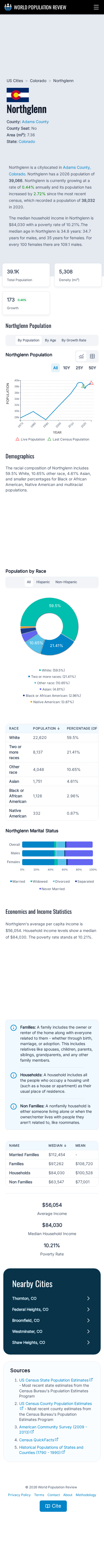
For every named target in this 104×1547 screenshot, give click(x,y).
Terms (39, 1495)
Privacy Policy (19, 1495)
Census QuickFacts (36, 1439)
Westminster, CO (27, 1331)
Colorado (38, 80)
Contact (53, 1495)
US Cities (15, 80)
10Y (66, 367)
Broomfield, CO (26, 1320)
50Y (92, 367)
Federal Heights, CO (30, 1309)
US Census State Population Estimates (53, 1380)
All (55, 367)
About (67, 1495)
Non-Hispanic (66, 582)
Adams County (35, 121)
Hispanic (43, 582)
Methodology (86, 1495)
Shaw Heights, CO (28, 1342)
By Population (28, 340)
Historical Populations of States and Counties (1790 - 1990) (51, 1450)
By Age (50, 340)
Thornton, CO (24, 1298)
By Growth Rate (74, 340)
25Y (79, 367)
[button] (96, 7)
